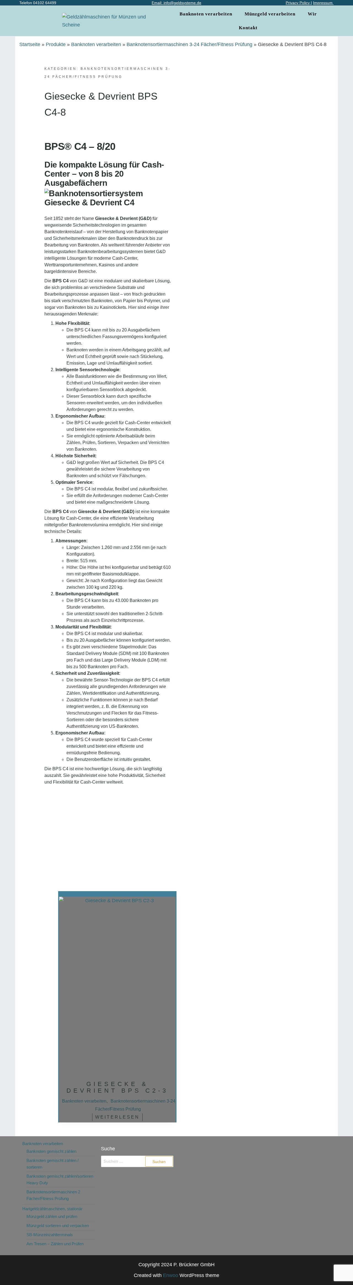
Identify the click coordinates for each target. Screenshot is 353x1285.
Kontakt (248, 27)
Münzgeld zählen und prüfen (51, 1216)
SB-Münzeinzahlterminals (49, 1234)
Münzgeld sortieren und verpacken (57, 1225)
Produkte (56, 44)
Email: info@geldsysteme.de (176, 3)
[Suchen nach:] (137, 1161)
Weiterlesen (117, 1117)
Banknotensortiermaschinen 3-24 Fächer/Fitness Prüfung (189, 44)
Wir (312, 14)
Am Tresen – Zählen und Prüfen (55, 1243)
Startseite (29, 44)
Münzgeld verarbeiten (270, 14)
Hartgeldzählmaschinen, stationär (52, 1208)
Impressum (323, 3)
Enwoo (170, 1275)
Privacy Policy (298, 3)
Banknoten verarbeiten (206, 14)
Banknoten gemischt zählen (51, 1151)
